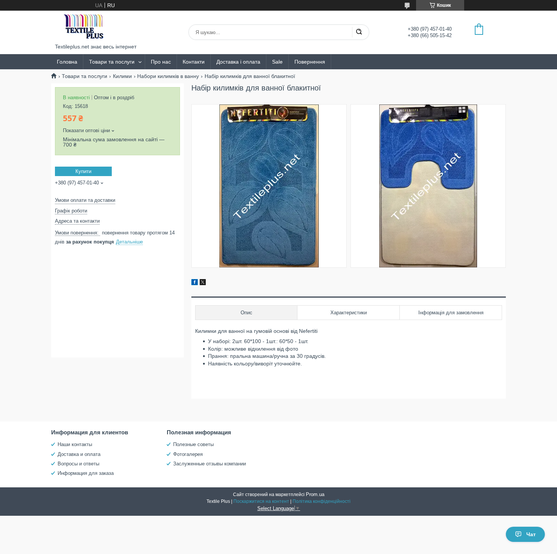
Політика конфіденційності (321, 501)
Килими (122, 76)
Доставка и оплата (79, 454)
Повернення (309, 62)
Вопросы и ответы (78, 464)
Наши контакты (75, 444)
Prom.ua (315, 494)
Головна (67, 62)
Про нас (161, 62)
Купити (83, 171)
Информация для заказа (86, 473)
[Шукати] (359, 32)
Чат (531, 534)
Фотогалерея (188, 454)
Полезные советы (193, 444)
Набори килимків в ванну (168, 76)
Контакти (194, 62)
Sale (277, 62)
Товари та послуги (112, 62)
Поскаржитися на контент (261, 501)
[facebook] (194, 283)
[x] (203, 283)
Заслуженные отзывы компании (209, 464)
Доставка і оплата (238, 62)
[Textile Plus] (83, 27)
